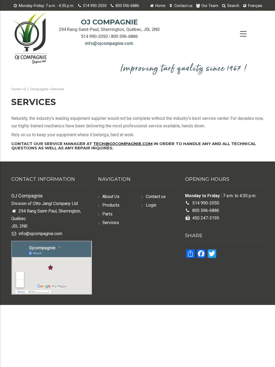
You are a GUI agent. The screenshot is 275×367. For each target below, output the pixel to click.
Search (233, 5)
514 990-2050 (95, 5)
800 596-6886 (127, 5)
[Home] (30, 38)
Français (255, 5)
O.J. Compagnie (36, 89)
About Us (111, 196)
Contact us (183, 5)
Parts (107, 214)
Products (111, 205)
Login (151, 205)
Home (160, 5)
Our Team (209, 5)
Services (110, 222)
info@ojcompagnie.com (109, 43)
